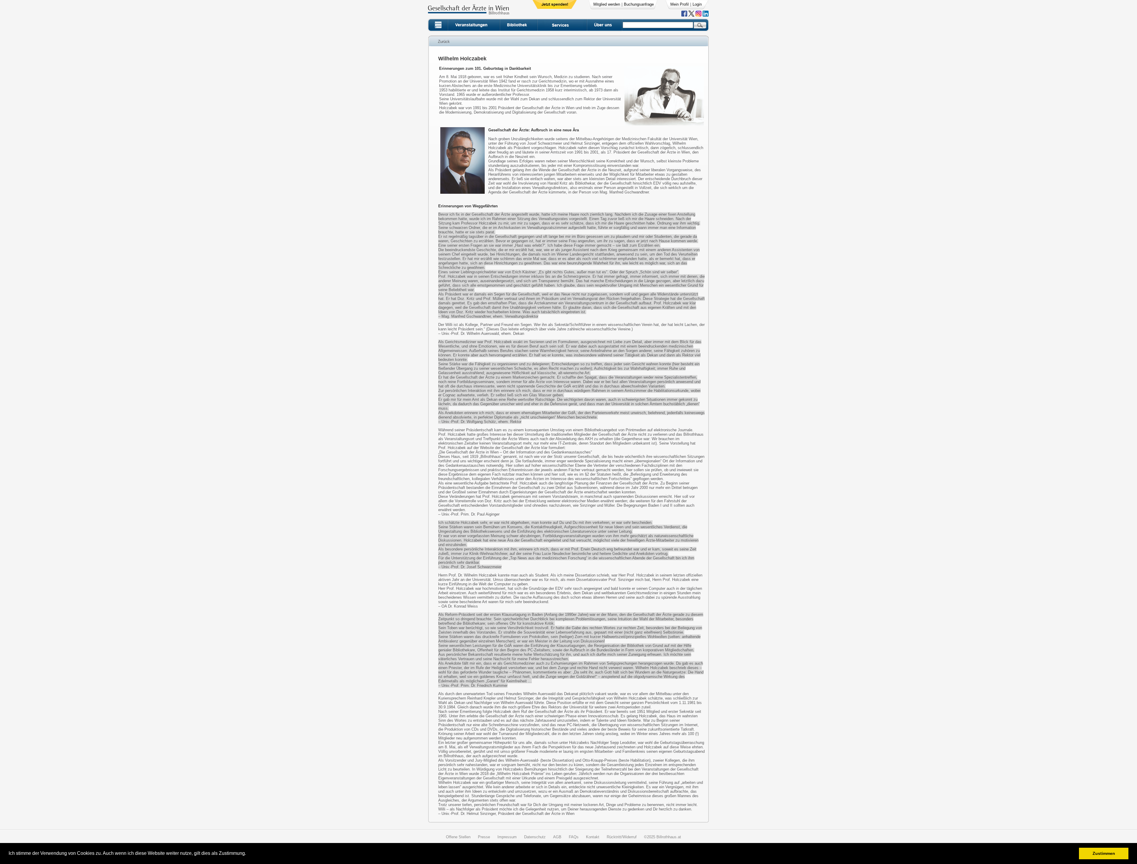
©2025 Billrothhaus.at (662, 837)
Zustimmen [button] (1104, 853)
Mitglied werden (606, 4)
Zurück (444, 41)
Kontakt (592, 837)
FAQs (574, 837)
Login (697, 4)
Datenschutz (535, 837)
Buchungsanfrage (639, 4)
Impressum (507, 837)
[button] (248, 854)
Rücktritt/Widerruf (622, 837)
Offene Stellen (458, 837)
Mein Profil (679, 4)
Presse (484, 837)
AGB (557, 837)
